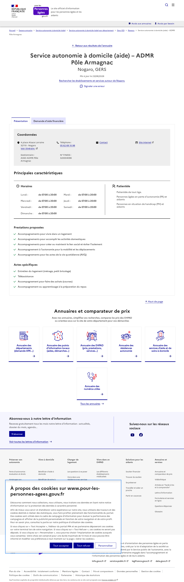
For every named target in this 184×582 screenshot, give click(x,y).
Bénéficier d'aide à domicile (46, 472)
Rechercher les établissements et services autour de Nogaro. (92, 80)
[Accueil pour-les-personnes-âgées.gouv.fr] (41, 11)
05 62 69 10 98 (67, 145)
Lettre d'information (163, 492)
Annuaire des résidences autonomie (126, 348)
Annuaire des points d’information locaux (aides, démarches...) (57, 348)
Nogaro (131, 30)
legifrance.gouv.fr (141, 561)
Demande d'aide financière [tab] (48, 120)
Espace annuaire (25, 30)
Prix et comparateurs (103, 571)
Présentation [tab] (21, 120)
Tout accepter (61, 545)
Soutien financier (133, 471)
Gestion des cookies (151, 571)
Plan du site (14, 571)
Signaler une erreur (94, 86)
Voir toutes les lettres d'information (28, 441)
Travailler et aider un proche (134, 489)
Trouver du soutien (134, 477)
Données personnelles (127, 571)
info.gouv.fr (98, 561)
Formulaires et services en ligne (164, 499)
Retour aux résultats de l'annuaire (93, 45)
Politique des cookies (19, 575)
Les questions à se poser (77, 471)
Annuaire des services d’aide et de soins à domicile (160, 348)
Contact (103, 142)
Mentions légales (70, 571)
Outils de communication (45, 575)
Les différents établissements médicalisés (103, 474)
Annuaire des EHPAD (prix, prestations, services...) (91, 348)
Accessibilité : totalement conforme (41, 571)
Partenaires (66, 575)
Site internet (145, 142)
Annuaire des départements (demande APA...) (23, 348)
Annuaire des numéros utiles (92, 387)
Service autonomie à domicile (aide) (51, 30)
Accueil (12, 30)
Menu (173, 5)
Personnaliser (105, 545)
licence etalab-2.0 (109, 580)
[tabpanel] (92, 209)
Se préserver (131, 482)
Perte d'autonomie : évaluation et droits (17, 472)
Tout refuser (83, 545)
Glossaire (158, 511)
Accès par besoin (166, 23)
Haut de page (155, 301)
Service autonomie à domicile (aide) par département (91, 30)
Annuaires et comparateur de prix (163, 472)
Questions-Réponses (163, 506)
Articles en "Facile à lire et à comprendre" (164, 486)
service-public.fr (118, 561)
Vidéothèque (160, 479)
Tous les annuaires (90, 403)
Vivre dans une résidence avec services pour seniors (77, 479)
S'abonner (17, 433)
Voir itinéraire (28, 148)
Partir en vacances (133, 495)
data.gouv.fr (162, 561)
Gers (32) (120, 30)
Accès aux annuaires (141, 23)
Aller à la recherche (166, 5)
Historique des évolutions (87, 575)
